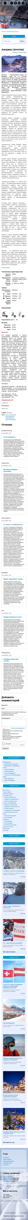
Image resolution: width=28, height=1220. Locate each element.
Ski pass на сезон (8, 826)
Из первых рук (7, 795)
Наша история (7, 1159)
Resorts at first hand (10, 797)
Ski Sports (6, 819)
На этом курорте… (10, 437)
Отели (5, 767)
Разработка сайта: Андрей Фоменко (13, 1216)
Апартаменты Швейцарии (12, 766)
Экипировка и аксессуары (12, 810)
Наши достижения (8, 1161)
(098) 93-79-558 (7, 1180)
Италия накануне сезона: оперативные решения (10, 1095)
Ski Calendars (8, 821)
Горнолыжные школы (11, 812)
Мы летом (6, 1197)
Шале (4, 777)
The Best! (5, 830)
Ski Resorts (6, 828)
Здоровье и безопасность (12, 806)
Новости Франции (10, 419)
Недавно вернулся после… (13, 617)
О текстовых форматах (17, 728)
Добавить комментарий (19, 52)
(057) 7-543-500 (7, 1176)
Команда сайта (7, 1163)
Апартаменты (7, 762)
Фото (4, 814)
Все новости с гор (8, 1142)
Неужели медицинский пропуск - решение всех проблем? (13, 1059)
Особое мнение (9, 808)
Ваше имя (4, 705)
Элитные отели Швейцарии (13, 775)
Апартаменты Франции (11, 764)
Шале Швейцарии (10, 780)
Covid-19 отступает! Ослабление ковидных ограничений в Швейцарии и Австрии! (12, 986)
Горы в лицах (7, 792)
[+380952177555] (22, 3)
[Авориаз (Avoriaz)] (14, 72)
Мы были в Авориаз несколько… (10, 470)
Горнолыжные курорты (12, 31)
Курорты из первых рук (11, 799)
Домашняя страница (7, 715)
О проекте (6, 1157)
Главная (4, 31)
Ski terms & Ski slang (10, 825)
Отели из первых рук (11, 801)
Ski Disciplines (9, 823)
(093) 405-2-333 (7, 1181)
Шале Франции (9, 418)
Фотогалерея (8, 817)
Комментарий (6, 718)
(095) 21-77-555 (7, 1178)
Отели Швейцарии (10, 773)
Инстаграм (6, 1194)
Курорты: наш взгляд (11, 805)
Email (3, 708)
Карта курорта (6, 267)
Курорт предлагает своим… (13, 579)
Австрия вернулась (9, 1023)
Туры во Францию (10, 415)
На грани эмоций (8, 794)
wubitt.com (4, 408)
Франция (9, 412)
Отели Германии (9, 769)
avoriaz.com (5, 403)
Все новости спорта (9, 952)
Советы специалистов (9, 803)
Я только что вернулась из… (13, 524)
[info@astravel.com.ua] (11, 3)
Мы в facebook (7, 1196)
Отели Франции (9, 416)
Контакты (6, 1165)
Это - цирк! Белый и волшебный (12, 943)
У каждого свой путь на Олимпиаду (13, 871)
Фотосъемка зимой (10, 815)
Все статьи (6, 790)
